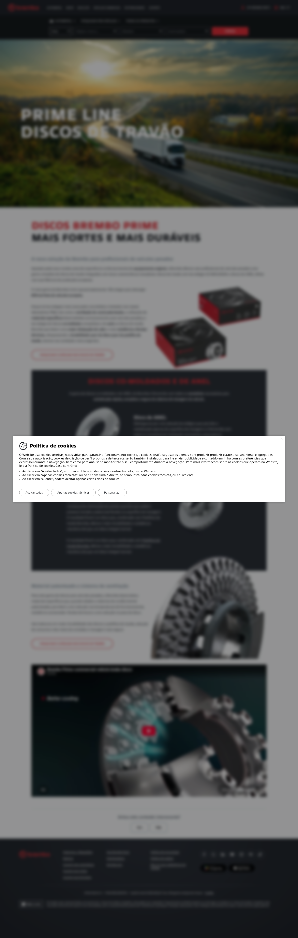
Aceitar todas (34, 492)
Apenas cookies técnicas (73, 492)
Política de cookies (41, 465)
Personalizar (112, 492)
